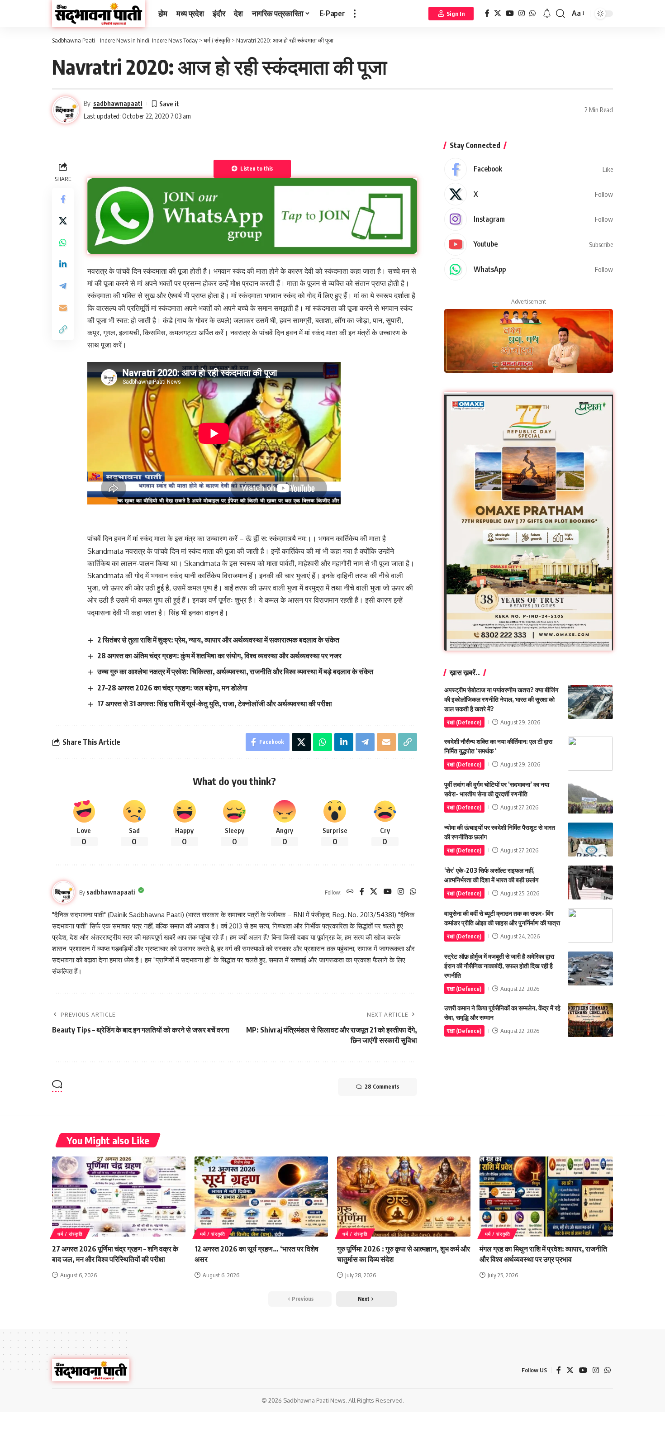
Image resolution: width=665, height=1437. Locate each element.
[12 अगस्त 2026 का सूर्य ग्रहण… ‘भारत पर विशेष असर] (261, 1196)
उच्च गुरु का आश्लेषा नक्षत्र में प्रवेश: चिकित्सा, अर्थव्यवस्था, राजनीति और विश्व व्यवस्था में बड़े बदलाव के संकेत (235, 671)
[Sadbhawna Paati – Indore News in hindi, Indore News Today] (90, 1370)
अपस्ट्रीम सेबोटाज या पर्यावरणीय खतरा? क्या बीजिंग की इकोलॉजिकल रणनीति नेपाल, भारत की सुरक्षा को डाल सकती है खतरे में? (501, 699)
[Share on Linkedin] (63, 264)
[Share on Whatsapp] (63, 242)
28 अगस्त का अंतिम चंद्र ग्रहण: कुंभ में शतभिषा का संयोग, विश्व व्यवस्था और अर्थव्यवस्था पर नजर (219, 655)
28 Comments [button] (382, 1086)
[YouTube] (510, 13)
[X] (498, 13)
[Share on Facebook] (63, 198)
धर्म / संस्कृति (69, 1234)
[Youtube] (528, 244)
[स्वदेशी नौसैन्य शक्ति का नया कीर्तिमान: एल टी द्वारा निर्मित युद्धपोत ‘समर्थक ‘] (590, 754)
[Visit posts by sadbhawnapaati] (63, 892)
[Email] (63, 307)
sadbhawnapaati (117, 103)
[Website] (350, 892)
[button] (354, 13)
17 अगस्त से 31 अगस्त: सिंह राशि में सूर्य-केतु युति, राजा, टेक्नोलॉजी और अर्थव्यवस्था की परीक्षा (214, 703)
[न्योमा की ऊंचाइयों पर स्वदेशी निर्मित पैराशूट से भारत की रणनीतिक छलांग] (590, 839)
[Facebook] (487, 13)
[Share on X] (63, 220)
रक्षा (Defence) (464, 722)
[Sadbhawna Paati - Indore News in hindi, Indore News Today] (98, 13)
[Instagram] (521, 13)
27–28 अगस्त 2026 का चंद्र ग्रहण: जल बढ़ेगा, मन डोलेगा (172, 687)
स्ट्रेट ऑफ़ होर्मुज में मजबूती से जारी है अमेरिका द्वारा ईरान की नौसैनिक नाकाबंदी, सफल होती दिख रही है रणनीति (499, 965)
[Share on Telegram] (63, 285)
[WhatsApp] (532, 13)
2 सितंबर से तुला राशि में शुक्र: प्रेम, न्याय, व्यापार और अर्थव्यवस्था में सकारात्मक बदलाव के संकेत (218, 639)
